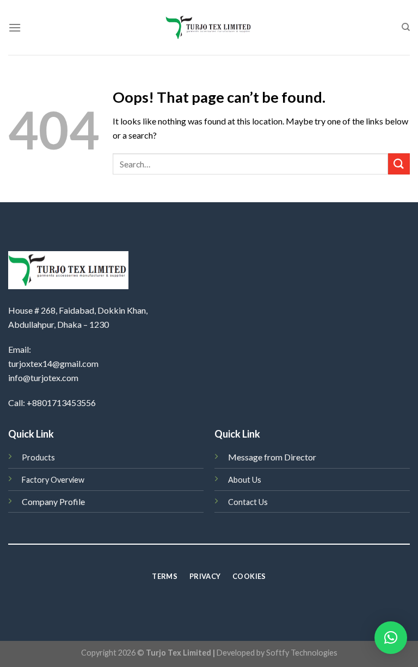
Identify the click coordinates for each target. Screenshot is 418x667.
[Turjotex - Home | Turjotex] (209, 27)
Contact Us (248, 502)
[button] (390, 637)
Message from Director (272, 457)
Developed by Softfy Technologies (277, 652)
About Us (244, 479)
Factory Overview (53, 479)
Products (38, 457)
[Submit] (399, 163)
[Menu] (14, 27)
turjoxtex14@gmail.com (53, 363)
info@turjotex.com (43, 377)
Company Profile (53, 501)
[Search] (406, 27)
